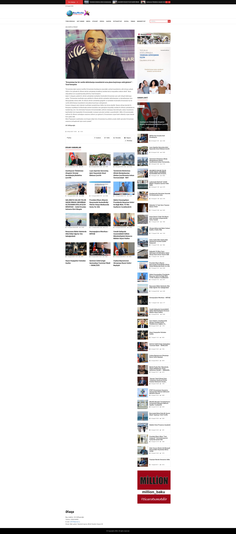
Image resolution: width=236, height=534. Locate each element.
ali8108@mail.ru (75, 522)
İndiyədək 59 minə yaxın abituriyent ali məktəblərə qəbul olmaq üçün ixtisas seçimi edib (159, 253)
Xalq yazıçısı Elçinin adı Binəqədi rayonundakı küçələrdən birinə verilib (159, 449)
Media (88, 21)
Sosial (126, 21)
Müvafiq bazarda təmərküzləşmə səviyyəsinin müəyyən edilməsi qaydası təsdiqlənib (159, 403)
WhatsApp (129, 140)
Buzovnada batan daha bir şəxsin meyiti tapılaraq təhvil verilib (159, 414)
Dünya (102, 21)
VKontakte (118, 137)
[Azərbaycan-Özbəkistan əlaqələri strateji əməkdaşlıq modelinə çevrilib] (143, 2)
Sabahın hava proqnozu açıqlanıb (159, 425)
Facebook (98, 137)
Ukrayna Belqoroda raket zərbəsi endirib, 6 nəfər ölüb (159, 229)
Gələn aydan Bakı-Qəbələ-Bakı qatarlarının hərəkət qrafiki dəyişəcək (158, 241)
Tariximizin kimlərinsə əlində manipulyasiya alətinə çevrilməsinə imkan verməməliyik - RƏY (159, 160)
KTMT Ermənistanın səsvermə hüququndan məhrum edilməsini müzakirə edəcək (159, 391)
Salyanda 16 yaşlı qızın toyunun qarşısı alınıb (159, 205)
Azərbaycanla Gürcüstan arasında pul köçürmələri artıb (159, 194)
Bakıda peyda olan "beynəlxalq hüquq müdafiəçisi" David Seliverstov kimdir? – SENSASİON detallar (159, 368)
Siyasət (95, 21)
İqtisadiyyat (117, 21)
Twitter (108, 137)
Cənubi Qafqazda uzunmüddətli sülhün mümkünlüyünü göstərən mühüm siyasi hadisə (159, 310)
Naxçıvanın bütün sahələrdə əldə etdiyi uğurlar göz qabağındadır (75, 234)
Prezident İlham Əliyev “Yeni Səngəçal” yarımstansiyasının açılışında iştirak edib (158, 438)
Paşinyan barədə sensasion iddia (159, 459)
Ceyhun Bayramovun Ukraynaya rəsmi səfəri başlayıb (122, 263)
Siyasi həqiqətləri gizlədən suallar (157, 333)
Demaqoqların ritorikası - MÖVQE (159, 297)
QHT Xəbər (80, 21)
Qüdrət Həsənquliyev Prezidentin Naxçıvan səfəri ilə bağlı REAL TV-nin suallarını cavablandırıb (159, 276)
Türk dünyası (70, 21)
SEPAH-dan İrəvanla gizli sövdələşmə (157, 136)
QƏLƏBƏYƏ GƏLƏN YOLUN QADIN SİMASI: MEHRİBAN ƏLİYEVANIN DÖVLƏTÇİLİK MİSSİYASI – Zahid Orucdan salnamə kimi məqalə (75, 204)
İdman (133, 21)
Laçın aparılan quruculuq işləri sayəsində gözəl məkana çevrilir (98, 173)
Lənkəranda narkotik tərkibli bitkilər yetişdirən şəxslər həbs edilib (159, 183)
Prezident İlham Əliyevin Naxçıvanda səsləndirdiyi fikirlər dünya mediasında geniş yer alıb (159, 264)
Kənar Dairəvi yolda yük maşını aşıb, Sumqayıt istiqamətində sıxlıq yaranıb (159, 218)
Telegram (128, 137)
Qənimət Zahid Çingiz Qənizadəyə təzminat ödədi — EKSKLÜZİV (99, 263)
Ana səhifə (68, 27)
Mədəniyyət (141, 21)
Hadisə (108, 21)
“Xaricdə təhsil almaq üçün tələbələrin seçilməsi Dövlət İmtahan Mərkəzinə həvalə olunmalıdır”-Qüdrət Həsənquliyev (159, 380)
